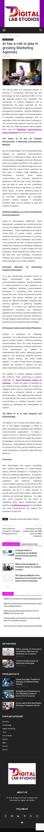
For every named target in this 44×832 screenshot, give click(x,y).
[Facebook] (5, 816)
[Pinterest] (24, 816)
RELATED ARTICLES (11, 544)
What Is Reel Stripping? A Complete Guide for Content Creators (28, 567)
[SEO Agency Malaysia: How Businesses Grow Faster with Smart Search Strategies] (8, 578)
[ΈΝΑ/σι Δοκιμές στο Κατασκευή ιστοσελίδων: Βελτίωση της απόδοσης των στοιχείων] (8, 652)
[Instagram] (12, 816)
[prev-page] (3, 586)
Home (4, 36)
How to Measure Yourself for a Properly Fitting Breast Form (11, 531)
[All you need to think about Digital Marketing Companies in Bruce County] (8, 706)
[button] (4, 30)
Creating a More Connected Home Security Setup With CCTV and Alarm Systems (22, 619)
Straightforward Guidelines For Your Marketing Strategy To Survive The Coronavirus (28, 693)
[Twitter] (31, 816)
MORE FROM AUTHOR (29, 544)
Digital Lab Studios (27, 800)
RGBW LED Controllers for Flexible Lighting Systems (23, 599)
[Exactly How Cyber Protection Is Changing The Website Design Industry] (8, 682)
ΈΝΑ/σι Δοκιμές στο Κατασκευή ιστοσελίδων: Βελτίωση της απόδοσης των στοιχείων (28, 651)
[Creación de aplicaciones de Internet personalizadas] (8, 664)
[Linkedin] (18, 816)
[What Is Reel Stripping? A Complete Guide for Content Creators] (8, 567)
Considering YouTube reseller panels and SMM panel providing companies (32, 532)
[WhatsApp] (37, 816)
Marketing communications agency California (24, 519)
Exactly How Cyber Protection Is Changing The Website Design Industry (28, 681)
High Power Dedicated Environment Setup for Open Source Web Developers (23, 605)
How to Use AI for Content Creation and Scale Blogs (23, 626)
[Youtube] (22, 822)
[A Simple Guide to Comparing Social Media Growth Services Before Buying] (8, 552)
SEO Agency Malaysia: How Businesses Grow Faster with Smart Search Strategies (28, 578)
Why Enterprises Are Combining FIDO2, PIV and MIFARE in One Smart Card (21, 612)
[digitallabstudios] (22, 13)
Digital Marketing (14, 36)
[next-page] (7, 586)
